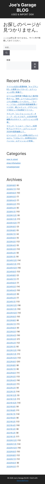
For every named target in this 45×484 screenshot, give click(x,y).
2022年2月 (11, 388)
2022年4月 (11, 380)
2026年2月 (11, 208)
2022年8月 (11, 365)
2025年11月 (11, 219)
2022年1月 (11, 391)
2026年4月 (11, 200)
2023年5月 (11, 331)
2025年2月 (11, 253)
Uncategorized (13, 167)
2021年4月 (11, 425)
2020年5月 (11, 466)
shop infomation (14, 163)
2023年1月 (11, 346)
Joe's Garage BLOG (22, 7)
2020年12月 (12, 440)
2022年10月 (12, 358)
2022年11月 (11, 354)
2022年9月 (11, 361)
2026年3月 (11, 204)
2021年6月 (11, 418)
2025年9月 (11, 227)
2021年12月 (11, 395)
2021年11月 (11, 399)
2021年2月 (11, 433)
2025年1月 (11, 257)
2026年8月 (11, 185)
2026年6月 (11, 193)
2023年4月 (11, 335)
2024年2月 (11, 298)
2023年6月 (11, 328)
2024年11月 (12, 264)
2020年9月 (11, 451)
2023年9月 (11, 316)
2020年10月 (12, 448)
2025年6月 (11, 238)
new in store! (12, 159)
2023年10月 (12, 313)
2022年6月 (11, 373)
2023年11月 (12, 309)
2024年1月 (11, 302)
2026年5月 (11, 197)
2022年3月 (11, 384)
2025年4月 (11, 245)
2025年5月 (11, 242)
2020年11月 (12, 444)
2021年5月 (11, 421)
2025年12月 (12, 215)
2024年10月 (12, 268)
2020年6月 (11, 463)
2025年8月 (11, 230)
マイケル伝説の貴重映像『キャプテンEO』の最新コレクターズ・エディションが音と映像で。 (22, 89)
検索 (8, 60)
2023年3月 (11, 339)
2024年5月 (11, 287)
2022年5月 (11, 376)
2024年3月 (11, 294)
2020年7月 (11, 459)
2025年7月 (11, 234)
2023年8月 (11, 320)
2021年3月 (11, 429)
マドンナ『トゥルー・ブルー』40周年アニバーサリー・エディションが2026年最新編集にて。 (22, 129)
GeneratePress (22, 480)
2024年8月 (11, 275)
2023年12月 (12, 305)
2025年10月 (12, 223)
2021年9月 (11, 406)
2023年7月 (11, 324)
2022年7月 (11, 369)
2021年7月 (11, 414)
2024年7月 (11, 279)
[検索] (6, 52)
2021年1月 (11, 436)
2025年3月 (11, 249)
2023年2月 (11, 343)
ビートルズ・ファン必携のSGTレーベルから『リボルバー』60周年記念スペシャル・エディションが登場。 (22, 138)
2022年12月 (12, 350)
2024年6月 (11, 283)
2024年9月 (11, 272)
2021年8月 (11, 410)
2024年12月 (12, 260)
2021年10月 (12, 403)
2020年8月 (11, 455)
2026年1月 (11, 212)
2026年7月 (11, 189)
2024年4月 (11, 290)
